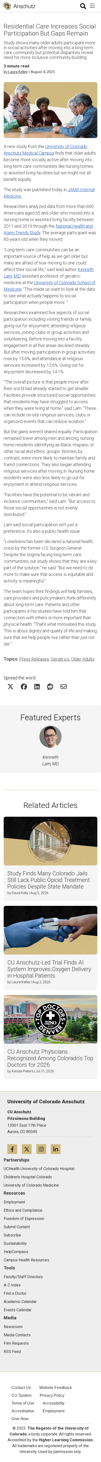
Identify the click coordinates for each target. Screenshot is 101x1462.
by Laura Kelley (16, 72)
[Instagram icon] (43, 1149)
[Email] (63, 686)
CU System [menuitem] (21, 1395)
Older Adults (82, 659)
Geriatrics (60, 659)
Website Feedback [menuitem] (55, 1388)
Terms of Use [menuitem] (23, 1403)
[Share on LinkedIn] (37, 686)
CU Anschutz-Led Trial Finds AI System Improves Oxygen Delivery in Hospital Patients (49, 969)
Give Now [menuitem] (20, 1419)
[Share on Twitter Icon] (10, 686)
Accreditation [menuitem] (23, 1411)
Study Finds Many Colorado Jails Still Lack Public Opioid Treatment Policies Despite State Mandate (48, 880)
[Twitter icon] (29, 1149)
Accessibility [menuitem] (53, 1403)
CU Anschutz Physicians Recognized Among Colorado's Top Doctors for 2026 (50, 1058)
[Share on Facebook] (24, 686)
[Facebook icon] (14, 1149)
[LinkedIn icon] (57, 1149)
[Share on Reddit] (50, 686)
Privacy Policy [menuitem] (52, 1395)
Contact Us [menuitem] (21, 1388)
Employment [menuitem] (53, 1411)
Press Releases (34, 659)
